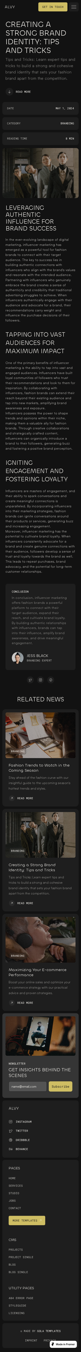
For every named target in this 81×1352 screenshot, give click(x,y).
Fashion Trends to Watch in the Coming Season (40, 768)
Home (12, 1178)
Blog (12, 1265)
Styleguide (17, 1305)
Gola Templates (49, 1331)
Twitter (22, 1131)
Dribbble (23, 1140)
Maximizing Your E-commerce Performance (38, 972)
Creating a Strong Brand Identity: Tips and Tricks (33, 867)
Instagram (24, 1121)
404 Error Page (21, 1298)
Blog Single (18, 1272)
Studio (14, 1193)
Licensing (17, 1313)
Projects (16, 1250)
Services (16, 1185)
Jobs (12, 1200)
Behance (22, 1149)
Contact (15, 1208)
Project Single (21, 1257)
